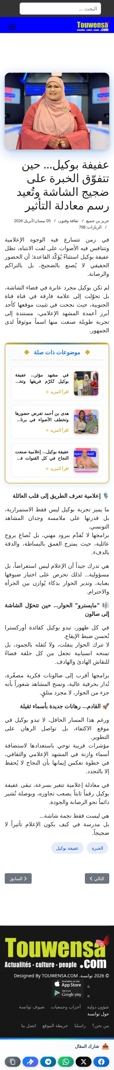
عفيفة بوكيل (67, 848)
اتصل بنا (28, 1025)
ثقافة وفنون (68, 220)
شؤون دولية (98, 1007)
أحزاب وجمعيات (66, 1007)
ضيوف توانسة (32, 1007)
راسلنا (80, 1025)
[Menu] (12, 26)
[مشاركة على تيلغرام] (48, 1062)
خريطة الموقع (55, 1025)
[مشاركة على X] (84, 1062)
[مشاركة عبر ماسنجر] (30, 1062)
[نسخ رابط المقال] (13, 1062)
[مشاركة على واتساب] (66, 1062)
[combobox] (60, 9)
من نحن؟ (100, 1025)
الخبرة (97, 848)
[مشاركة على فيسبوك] (101, 1062)
